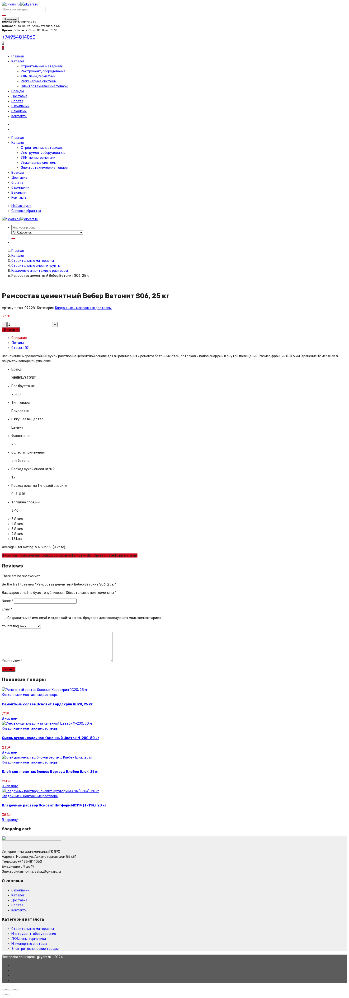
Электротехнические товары (44, 86)
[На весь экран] (13, 989)
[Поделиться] (8, 989)
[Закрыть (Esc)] (4, 989)
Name (7, 601)
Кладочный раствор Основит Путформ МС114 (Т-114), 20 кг (54, 805)
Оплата (17, 101)
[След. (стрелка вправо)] (8, 994)
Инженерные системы (39, 81)
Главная (17, 56)
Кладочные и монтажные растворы (39, 271)
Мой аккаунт (21, 206)
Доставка (19, 96)
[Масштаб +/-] (17, 989)
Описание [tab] (19, 338)
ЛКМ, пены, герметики (38, 76)
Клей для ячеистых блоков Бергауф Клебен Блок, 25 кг (50, 772)
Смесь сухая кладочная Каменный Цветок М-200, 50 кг (50, 738)
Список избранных (26, 211)
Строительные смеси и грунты (36, 266)
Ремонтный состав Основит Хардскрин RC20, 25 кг (47, 704)
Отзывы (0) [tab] (20, 348)
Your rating (10, 626)
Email (7, 609)
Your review (12, 661)
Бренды (17, 91)
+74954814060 (18, 37)
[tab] (179, 337)
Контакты (19, 116)
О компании (20, 106)
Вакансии (19, 111)
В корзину (11, 329)
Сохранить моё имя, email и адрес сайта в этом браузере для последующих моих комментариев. (84, 618)
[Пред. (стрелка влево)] (4, 994)
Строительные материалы (42, 66)
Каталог (17, 61)
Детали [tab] (17, 343)
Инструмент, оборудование (43, 71)
